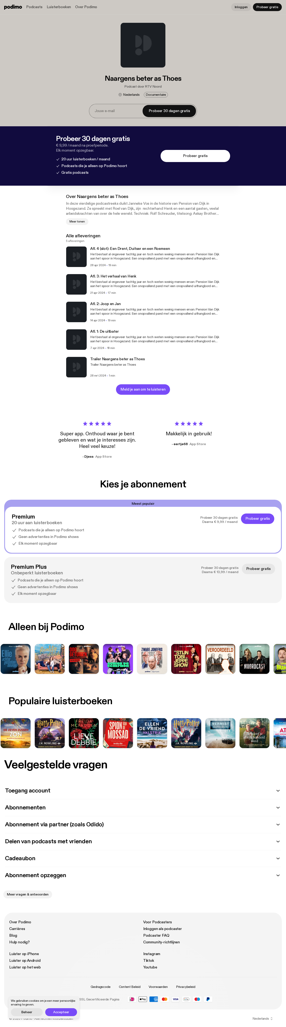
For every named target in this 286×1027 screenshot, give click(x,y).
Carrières (17, 928)
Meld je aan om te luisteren (142, 389)
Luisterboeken (59, 7)
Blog (13, 935)
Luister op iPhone (24, 954)
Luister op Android (25, 960)
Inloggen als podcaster (162, 928)
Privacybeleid (185, 987)
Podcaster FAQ (156, 935)
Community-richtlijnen (161, 942)
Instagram (151, 954)
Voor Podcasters (157, 922)
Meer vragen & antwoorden (28, 894)
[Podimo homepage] (13, 7)
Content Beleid (129, 987)
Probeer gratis (267, 7)
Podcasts (34, 7)
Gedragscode (100, 987)
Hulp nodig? (19, 942)
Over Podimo (86, 7)
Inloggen (241, 7)
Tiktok (148, 960)
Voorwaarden (158, 987)
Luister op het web (25, 967)
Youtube (150, 967)
